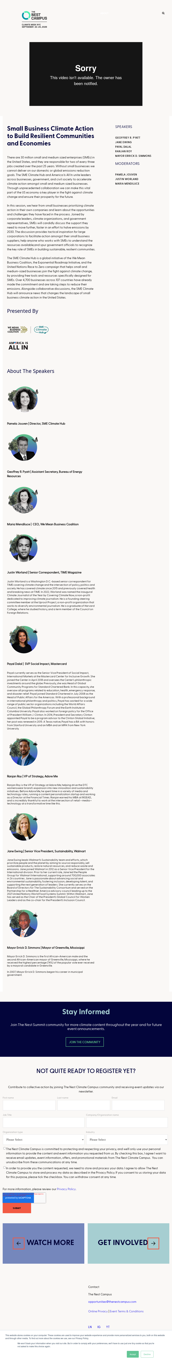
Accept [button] (133, 1354)
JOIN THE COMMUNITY (84, 1042)
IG (98, 1326)
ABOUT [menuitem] (104, 13)
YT (108, 1326)
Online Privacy (98, 1311)
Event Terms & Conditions (127, 1311)
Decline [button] (147, 1354)
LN (90, 1326)
